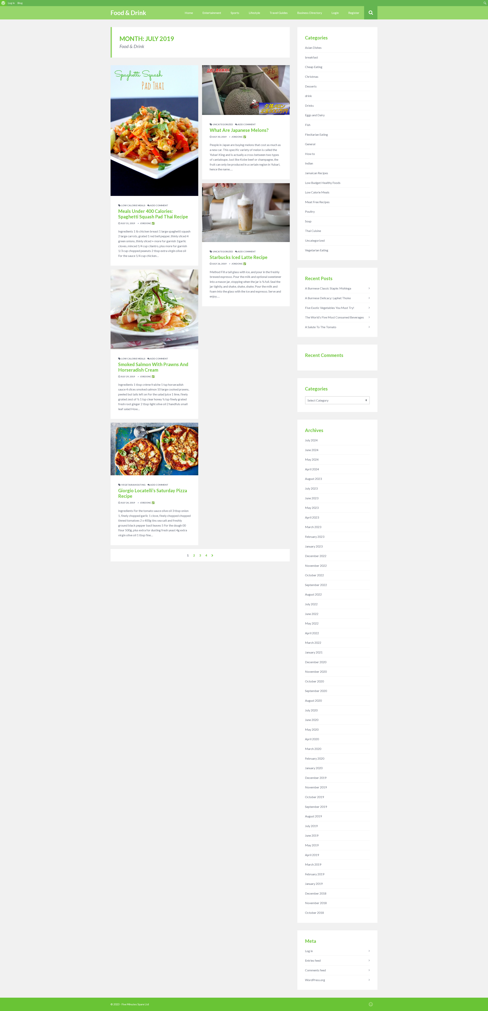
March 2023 (313, 527)
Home (189, 12)
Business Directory (309, 12)
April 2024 (312, 469)
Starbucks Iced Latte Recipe (238, 257)
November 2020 (316, 671)
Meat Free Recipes (317, 202)
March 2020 (313, 748)
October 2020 (314, 681)
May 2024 (312, 459)
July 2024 (311, 440)
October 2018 (314, 912)
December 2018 (315, 893)
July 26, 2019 (219, 263)
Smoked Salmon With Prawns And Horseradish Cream (153, 367)
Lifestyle (254, 12)
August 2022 (313, 594)
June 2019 (311, 835)
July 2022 (311, 604)
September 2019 (316, 806)
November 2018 (316, 903)
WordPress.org (315, 980)
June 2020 (311, 720)
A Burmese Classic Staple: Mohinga (328, 288)
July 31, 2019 (127, 223)
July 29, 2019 (127, 376)
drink (308, 96)
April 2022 (312, 633)
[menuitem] (3, 3)
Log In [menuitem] (11, 3)
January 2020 (314, 768)
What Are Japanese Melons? (239, 130)
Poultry (310, 211)
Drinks (309, 105)
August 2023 (313, 478)
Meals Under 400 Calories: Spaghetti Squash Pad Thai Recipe (153, 213)
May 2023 (312, 507)
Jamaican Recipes (316, 173)
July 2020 (311, 710)
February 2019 (314, 874)
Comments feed (315, 970)
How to (310, 154)
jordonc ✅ (147, 223)
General (310, 144)
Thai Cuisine (313, 231)
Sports (235, 12)
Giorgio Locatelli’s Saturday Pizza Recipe (152, 493)
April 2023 (312, 517)
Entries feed (313, 960)
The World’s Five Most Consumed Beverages (334, 317)
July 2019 (311, 826)
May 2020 (312, 729)
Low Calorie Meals (133, 205)
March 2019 (313, 864)
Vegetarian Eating (133, 484)
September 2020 (316, 691)
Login (335, 12)
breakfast (311, 57)
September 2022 (316, 585)
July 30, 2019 (219, 136)
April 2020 (312, 739)
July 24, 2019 (127, 502)
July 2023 (311, 488)
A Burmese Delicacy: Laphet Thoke (328, 298)
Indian (309, 163)
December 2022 (315, 556)
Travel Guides (279, 12)
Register (353, 12)
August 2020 (313, 700)
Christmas (311, 76)
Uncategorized (223, 124)
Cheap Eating (313, 67)
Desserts (311, 86)
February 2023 (314, 536)
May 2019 (312, 845)
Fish (307, 125)
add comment (159, 205)
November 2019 (316, 787)
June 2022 (311, 614)
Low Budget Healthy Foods (322, 182)
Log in (309, 951)
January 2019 (314, 883)
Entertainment (211, 12)
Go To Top (370, 1004)
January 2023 (314, 546)
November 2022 (316, 565)
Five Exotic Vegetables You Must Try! (329, 307)
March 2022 (313, 642)
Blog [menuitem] (20, 3)
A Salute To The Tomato (320, 327)
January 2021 (314, 652)
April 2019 (312, 855)
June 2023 (311, 498)
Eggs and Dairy (315, 115)
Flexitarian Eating (316, 134)
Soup (308, 221)
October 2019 (314, 797)
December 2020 (315, 662)
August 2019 (313, 816)
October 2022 (314, 575)
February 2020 (314, 758)
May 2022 (312, 623)
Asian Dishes (313, 47)
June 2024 (311, 450)
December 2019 (315, 777)
